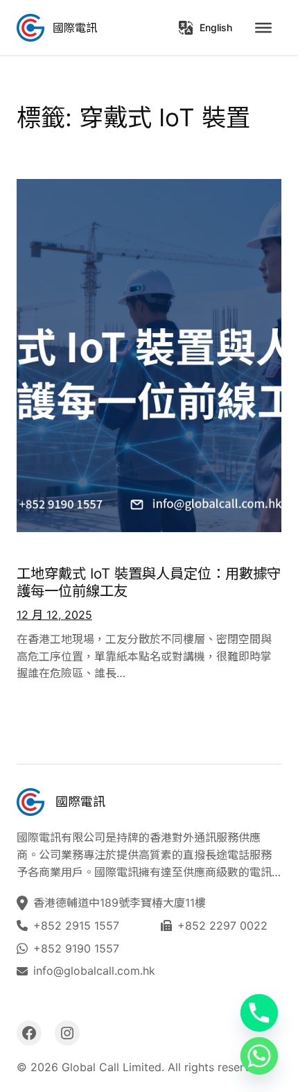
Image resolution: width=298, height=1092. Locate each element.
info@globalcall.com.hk (94, 971)
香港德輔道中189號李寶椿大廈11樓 (121, 903)
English (216, 27)
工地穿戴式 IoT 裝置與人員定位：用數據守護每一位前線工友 (149, 582)
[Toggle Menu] (263, 28)
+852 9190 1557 (76, 948)
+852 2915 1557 (76, 925)
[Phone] (259, 1013)
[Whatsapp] (259, 1056)
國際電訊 (75, 28)
